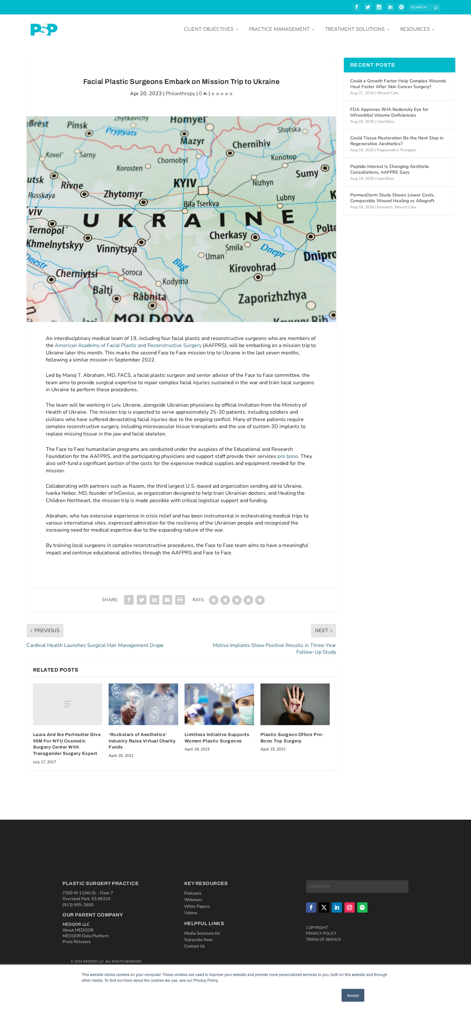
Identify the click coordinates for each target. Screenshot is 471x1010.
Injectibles (385, 121)
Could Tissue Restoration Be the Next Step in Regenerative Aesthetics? (396, 141)
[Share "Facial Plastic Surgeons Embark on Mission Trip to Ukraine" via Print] (180, 599)
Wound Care (387, 92)
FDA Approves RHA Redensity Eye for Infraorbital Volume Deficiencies (389, 112)
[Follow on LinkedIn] (337, 907)
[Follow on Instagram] (349, 907)
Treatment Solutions (354, 29)
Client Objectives (208, 29)
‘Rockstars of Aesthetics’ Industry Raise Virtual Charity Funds (142, 740)
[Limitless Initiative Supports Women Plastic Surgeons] (219, 704)
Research (384, 207)
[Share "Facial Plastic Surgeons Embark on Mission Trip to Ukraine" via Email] (167, 599)
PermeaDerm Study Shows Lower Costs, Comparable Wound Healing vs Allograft (392, 198)
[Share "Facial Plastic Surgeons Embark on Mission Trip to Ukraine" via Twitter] (141, 599)
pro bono (287, 456)
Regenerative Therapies (397, 150)
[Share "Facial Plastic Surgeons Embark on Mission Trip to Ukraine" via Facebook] (128, 599)
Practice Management (279, 29)
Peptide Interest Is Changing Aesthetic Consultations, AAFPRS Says (389, 169)
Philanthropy (180, 93)
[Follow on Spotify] (362, 907)
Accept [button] (353, 995)
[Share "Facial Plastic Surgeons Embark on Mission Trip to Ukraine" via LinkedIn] (154, 599)
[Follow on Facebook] (311, 907)
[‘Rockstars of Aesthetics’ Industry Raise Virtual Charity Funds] (143, 704)
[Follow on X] (324, 907)
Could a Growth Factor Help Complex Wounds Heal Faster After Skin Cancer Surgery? (398, 84)
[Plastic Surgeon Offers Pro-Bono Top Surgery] (295, 704)
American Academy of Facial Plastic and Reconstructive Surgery (128, 345)
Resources (415, 29)
